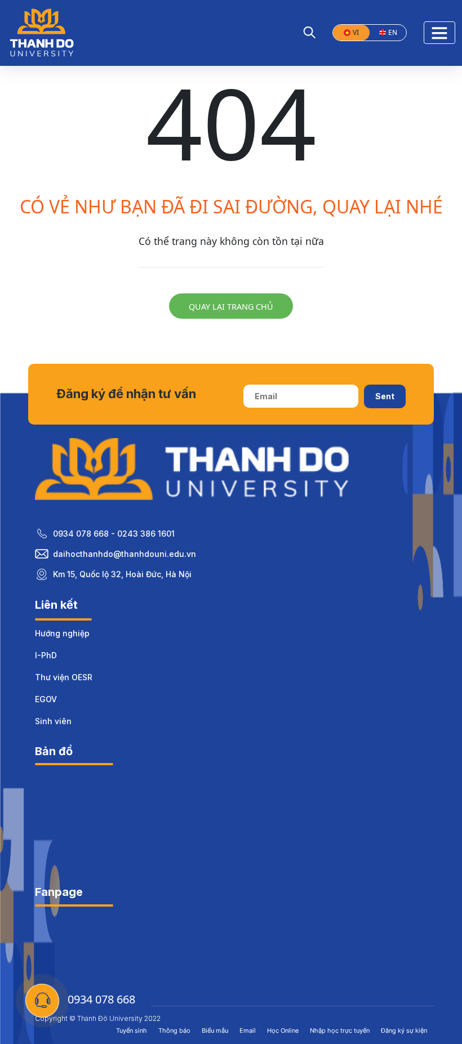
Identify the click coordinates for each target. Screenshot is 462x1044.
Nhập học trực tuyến (340, 1030)
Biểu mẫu (215, 1030)
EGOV (46, 699)
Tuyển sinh (131, 1030)
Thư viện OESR (63, 677)
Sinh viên (53, 721)
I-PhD (46, 655)
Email (247, 1030)
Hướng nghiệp (62, 633)
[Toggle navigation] (439, 32)
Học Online (283, 1030)
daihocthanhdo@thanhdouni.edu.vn (124, 554)
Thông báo (174, 1030)
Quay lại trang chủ (231, 306)
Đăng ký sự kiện (404, 1030)
